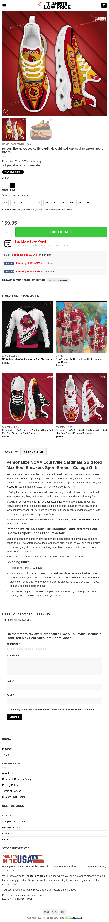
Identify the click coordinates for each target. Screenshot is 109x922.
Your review (14, 655)
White (5, 189)
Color (5, 178)
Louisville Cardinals (58, 280)
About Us (7, 773)
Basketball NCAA (21, 144)
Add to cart (61, 232)
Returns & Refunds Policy (16, 779)
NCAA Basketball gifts (49, 501)
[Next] (101, 63)
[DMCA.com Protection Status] (73, 917)
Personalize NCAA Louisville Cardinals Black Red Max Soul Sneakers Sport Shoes (27, 431)
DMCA (6, 833)
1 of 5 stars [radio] (7, 649)
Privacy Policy (10, 785)
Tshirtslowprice (86, 519)
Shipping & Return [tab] (33, 452)
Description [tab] (11, 452)
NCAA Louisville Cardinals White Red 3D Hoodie (27, 359)
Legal (5, 839)
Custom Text (9, 209)
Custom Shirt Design (14, 797)
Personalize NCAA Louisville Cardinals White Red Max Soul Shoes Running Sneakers (81, 431)
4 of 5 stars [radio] (29, 649)
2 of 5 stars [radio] (12, 649)
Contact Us (8, 815)
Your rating (13, 643)
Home (5, 144)
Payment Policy (11, 827)
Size (5, 195)
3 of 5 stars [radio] (19, 649)
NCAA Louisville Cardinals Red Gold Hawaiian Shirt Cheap (79, 360)
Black (13, 189)
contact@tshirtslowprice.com (26, 895)
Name (10, 681)
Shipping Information (14, 821)
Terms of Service (11, 791)
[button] (4, 5)
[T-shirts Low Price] (54, 5)
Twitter (6, 754)
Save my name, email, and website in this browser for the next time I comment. (52, 709)
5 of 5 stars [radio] (41, 649)
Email (10, 695)
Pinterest (7, 748)
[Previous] (7, 63)
